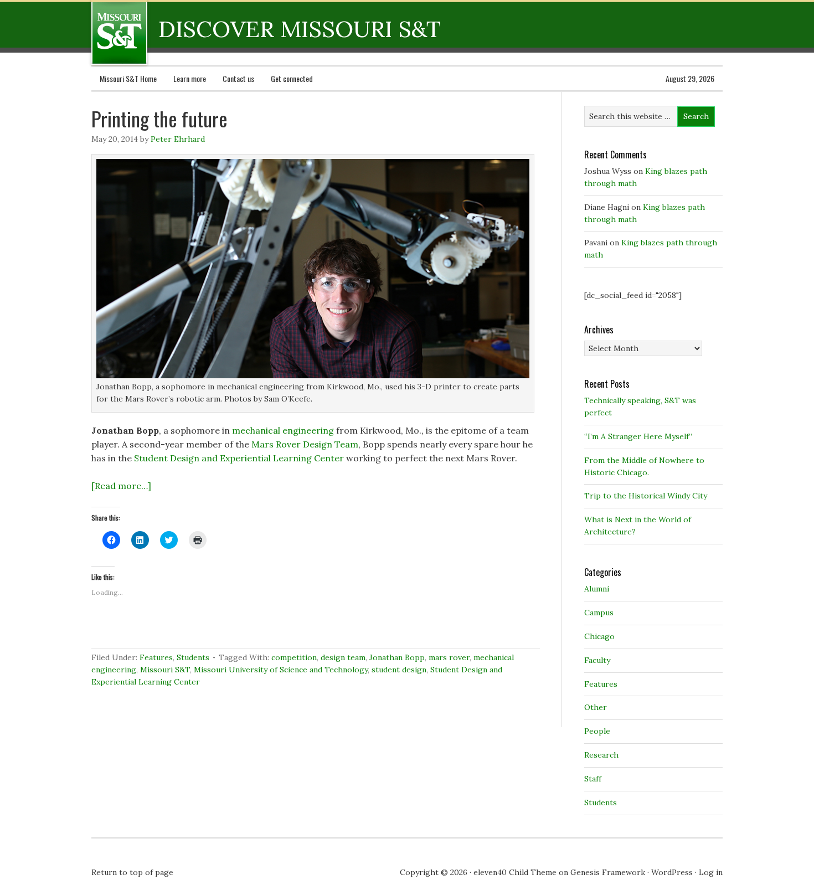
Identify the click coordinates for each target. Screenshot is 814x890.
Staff (592, 779)
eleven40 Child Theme (515, 872)
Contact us (238, 78)
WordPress (672, 872)
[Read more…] (121, 485)
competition (294, 657)
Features (156, 657)
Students (193, 657)
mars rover (449, 657)
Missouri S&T (165, 670)
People (597, 731)
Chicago (599, 636)
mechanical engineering (283, 430)
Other (595, 707)
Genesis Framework (607, 872)
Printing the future (159, 118)
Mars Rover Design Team (304, 444)
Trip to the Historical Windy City (645, 496)
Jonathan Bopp (397, 657)
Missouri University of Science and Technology (281, 670)
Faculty (597, 660)
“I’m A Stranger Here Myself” (638, 436)
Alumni (596, 589)
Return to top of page (132, 872)
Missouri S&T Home (128, 78)
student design (399, 670)
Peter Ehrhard (178, 139)
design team (343, 657)
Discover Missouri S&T (164, 32)
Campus (599, 613)
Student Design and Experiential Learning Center (239, 458)
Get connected (292, 78)
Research (601, 755)
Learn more (189, 78)
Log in (711, 872)
